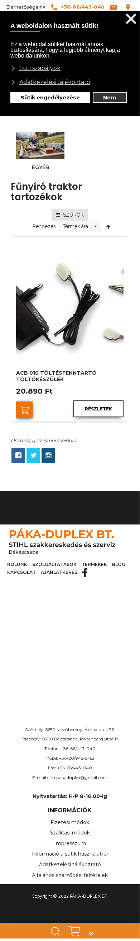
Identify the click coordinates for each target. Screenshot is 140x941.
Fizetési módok (69, 822)
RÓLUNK (17, 564)
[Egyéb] (40, 145)
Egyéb (40, 167)
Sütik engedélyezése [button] (50, 97)
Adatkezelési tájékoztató (70, 864)
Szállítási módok (70, 832)
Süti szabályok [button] (40, 68)
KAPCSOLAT (21, 572)
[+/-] (108, 226)
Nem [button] (109, 97)
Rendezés (44, 226)
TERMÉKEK (94, 564)
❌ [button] (131, 18)
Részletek (98, 409)
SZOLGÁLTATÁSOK (54, 564)
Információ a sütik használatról (70, 854)
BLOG (118, 564)
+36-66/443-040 (78, 748)
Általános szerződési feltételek (70, 875)
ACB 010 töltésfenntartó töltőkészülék (56, 376)
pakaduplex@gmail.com (81, 777)
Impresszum (70, 843)
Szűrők (72, 215)
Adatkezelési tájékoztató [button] (54, 82)
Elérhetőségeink (25, 7)
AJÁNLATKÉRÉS (59, 572)
